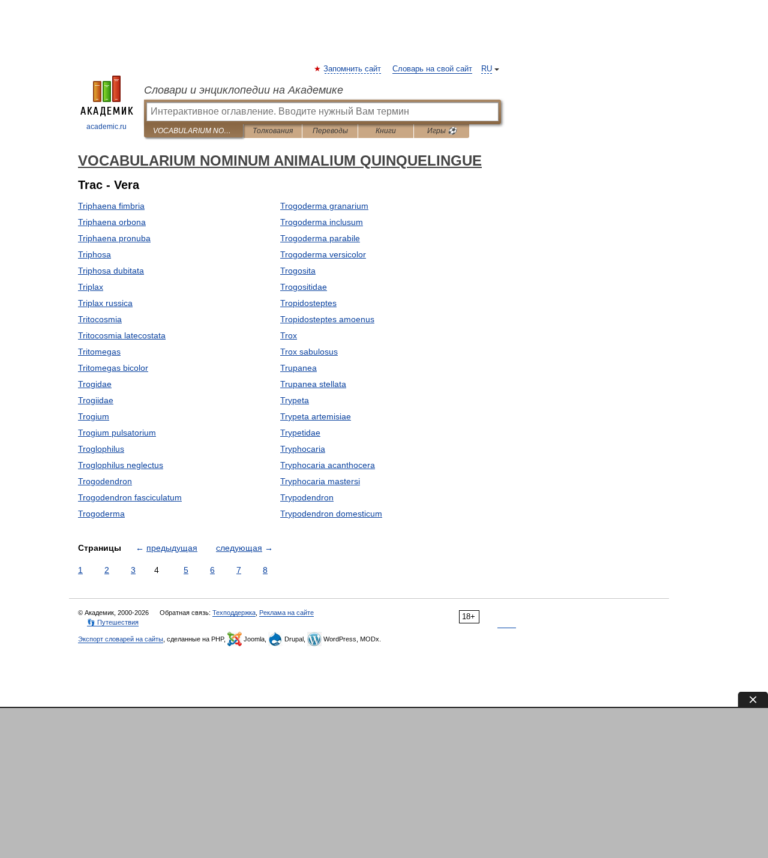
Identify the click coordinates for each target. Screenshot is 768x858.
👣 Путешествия (113, 622)
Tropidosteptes (308, 303)
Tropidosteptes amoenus (327, 319)
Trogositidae (303, 287)
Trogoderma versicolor (323, 254)
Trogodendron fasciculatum (130, 497)
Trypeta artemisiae (315, 416)
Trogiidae (95, 400)
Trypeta (294, 400)
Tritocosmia (100, 319)
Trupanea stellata (313, 384)
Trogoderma (101, 513)
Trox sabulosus (309, 351)
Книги (386, 131)
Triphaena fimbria (111, 206)
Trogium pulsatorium (117, 432)
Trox (288, 335)
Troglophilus (101, 449)
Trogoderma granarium (324, 206)
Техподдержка (234, 612)
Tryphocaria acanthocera (327, 465)
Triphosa (94, 254)
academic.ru (106, 126)
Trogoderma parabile (320, 238)
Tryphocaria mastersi (320, 481)
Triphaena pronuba (114, 238)
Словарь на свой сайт (432, 69)
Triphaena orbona (112, 222)
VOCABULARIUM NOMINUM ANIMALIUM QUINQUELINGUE (193, 131)
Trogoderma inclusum (321, 222)
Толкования (273, 131)
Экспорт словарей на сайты (120, 639)
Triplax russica (105, 303)
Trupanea (298, 368)
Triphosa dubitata (111, 270)
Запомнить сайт (353, 69)
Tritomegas (99, 351)
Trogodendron (105, 481)
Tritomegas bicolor (113, 368)
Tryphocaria (302, 449)
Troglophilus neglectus (120, 465)
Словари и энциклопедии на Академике (243, 90)
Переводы (330, 131)
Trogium (93, 416)
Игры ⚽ (442, 131)
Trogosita (298, 270)
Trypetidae (300, 432)
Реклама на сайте (286, 612)
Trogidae (95, 384)
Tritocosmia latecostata (122, 335)
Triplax (90, 287)
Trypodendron (307, 497)
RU (486, 69)
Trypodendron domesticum (331, 513)
